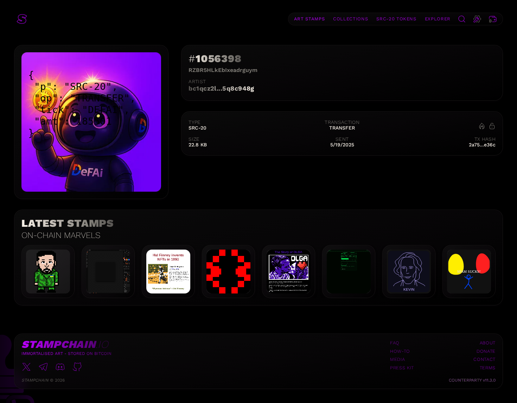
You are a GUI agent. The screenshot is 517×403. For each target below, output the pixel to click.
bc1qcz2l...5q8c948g (221, 88)
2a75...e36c (482, 144)
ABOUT (488, 342)
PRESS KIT (402, 367)
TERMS (488, 367)
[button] (21, 19)
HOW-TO (400, 351)
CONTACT (484, 359)
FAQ (395, 342)
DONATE (486, 351)
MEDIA (397, 359)
